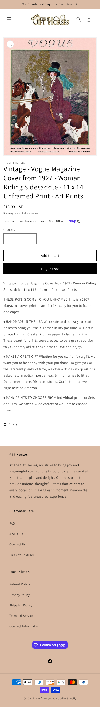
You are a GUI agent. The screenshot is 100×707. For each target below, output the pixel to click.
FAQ (12, 523)
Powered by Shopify (65, 698)
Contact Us (17, 544)
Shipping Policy (20, 605)
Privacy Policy (19, 595)
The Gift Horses (42, 698)
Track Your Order (21, 555)
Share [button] (13, 424)
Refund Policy (19, 584)
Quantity (9, 230)
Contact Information (24, 626)
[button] (9, 19)
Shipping (8, 213)
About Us (16, 534)
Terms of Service (21, 616)
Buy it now (50, 269)
